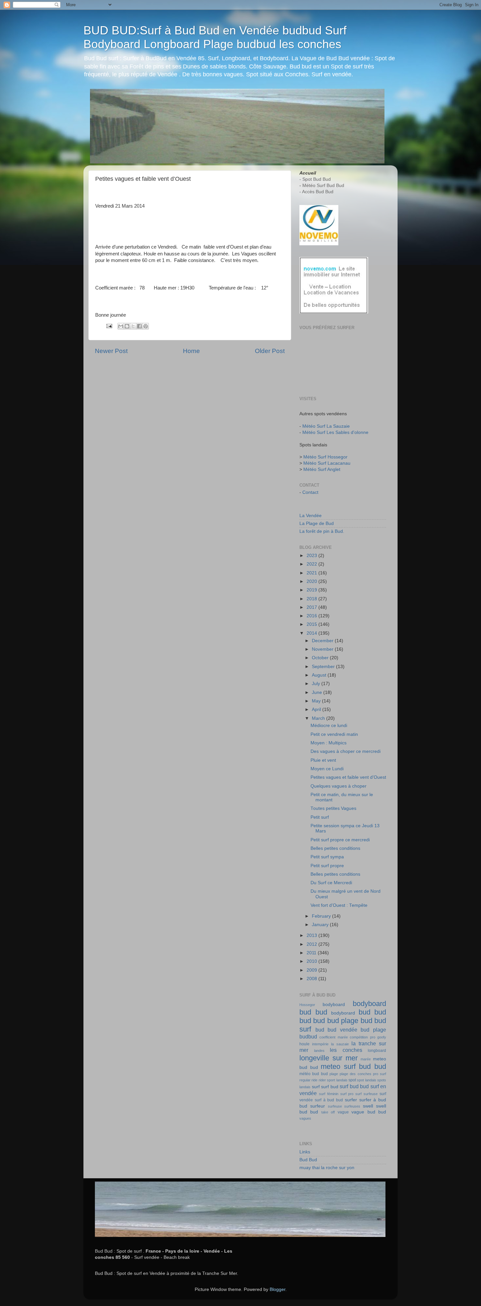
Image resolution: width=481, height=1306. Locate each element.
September (324, 666)
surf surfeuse (366, 1094)
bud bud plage (335, 1021)
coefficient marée (333, 1037)
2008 (312, 978)
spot (352, 1080)
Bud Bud (308, 1159)
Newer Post (111, 350)
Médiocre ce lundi (329, 725)
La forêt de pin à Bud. (321, 531)
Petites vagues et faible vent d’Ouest (348, 777)
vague (343, 1112)
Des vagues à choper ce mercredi (346, 751)
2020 (312, 581)
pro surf (379, 1074)
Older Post (270, 350)
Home (191, 350)
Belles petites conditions (335, 848)
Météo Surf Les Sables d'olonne (335, 432)
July (316, 683)
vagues (305, 1118)
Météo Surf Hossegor (325, 457)
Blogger (277, 1289)
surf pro (347, 1094)
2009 (312, 970)
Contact (310, 492)
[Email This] (120, 326)
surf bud (329, 1086)
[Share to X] (133, 326)
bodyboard (334, 1004)
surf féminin (328, 1094)
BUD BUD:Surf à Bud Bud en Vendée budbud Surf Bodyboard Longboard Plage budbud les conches (215, 37)
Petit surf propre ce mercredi (340, 839)
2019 (312, 590)
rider (322, 1080)
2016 (312, 615)
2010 (312, 961)
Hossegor (307, 1005)
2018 (312, 598)
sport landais (337, 1080)
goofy (381, 1037)
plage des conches (355, 1074)
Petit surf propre (327, 865)
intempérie (320, 1044)
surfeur (317, 1106)
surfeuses (352, 1106)
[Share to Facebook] (139, 326)
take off (328, 1112)
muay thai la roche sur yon (326, 1167)
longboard (377, 1050)
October (321, 657)
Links (304, 1151)
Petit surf (320, 817)
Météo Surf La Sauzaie (326, 426)
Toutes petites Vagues (333, 808)
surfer (351, 1099)
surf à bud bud (329, 1100)
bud (364, 1012)
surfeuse (335, 1106)
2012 (312, 944)
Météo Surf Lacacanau (326, 463)
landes (319, 1051)
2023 (312, 555)
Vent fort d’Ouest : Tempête (339, 905)
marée (366, 1059)
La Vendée (310, 515)
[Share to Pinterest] (145, 326)
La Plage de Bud (316, 523)
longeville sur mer (328, 1058)
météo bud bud (313, 1074)
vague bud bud (368, 1112)
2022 (312, 564)
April (317, 709)
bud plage (373, 1030)
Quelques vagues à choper (338, 786)
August (320, 675)
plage (334, 1074)
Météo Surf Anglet (321, 469)
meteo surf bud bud (353, 1066)
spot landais (366, 1080)
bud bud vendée (336, 1030)
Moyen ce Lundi (327, 768)
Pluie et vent (323, 760)
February (322, 916)
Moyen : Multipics (329, 742)
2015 (312, 624)
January (321, 924)
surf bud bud (354, 1086)
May (317, 701)
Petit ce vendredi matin (334, 734)
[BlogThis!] (127, 326)
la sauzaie (340, 1044)
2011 (312, 952)
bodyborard (343, 1013)
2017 (312, 607)
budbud (308, 1036)
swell (368, 1106)
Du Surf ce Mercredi (331, 882)
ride (314, 1080)
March (319, 718)
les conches (346, 1050)
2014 (312, 633)
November (323, 649)
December (323, 640)
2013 (312, 935)
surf (316, 1086)
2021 (312, 572)
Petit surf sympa (327, 856)
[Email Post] (109, 325)
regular (305, 1080)
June (317, 692)
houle (304, 1044)
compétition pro (362, 1037)
